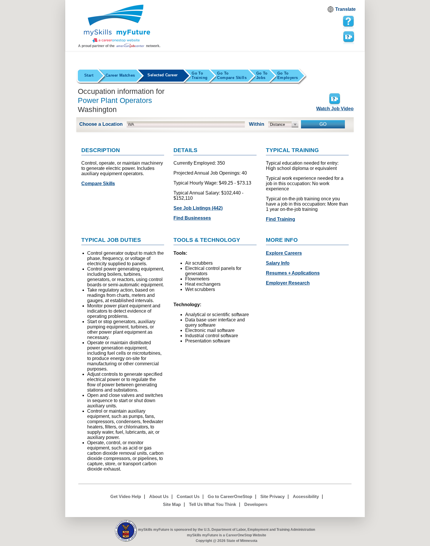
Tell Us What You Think (212, 504)
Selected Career (162, 75)
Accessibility (306, 496)
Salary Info (278, 263)
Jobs (262, 75)
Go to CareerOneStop (230, 496)
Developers (255, 504)
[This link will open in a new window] (126, 531)
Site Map (172, 504)
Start (88, 75)
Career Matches (120, 75)
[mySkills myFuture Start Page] (117, 24)
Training (199, 75)
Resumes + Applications (293, 273)
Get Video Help (125, 496)
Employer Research (288, 282)
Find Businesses (192, 218)
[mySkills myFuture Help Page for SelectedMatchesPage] (348, 21)
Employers (287, 75)
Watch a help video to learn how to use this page (348, 36)
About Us (158, 496)
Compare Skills (231, 75)
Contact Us (188, 496)
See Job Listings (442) (198, 208)
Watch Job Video (335, 108)
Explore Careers (284, 253)
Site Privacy (272, 496)
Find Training (280, 219)
